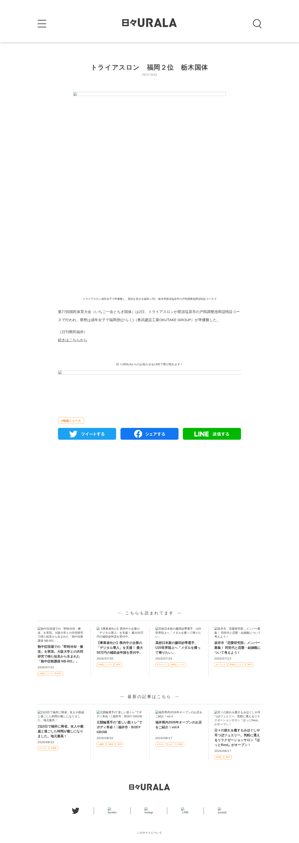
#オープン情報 (175, 744)
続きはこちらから (72, 340)
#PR (59, 673)
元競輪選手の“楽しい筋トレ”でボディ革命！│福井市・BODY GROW (119, 727)
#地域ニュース (71, 420)
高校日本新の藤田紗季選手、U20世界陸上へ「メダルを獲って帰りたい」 (178, 647)
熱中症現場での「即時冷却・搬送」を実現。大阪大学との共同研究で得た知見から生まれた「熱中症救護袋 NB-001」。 (60, 654)
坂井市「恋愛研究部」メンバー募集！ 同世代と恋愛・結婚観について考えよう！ (237, 647)
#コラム (43, 748)
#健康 (101, 744)
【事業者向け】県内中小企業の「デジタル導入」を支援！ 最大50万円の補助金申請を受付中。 (120, 647)
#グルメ (161, 744)
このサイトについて (149, 832)
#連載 (53, 748)
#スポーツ (162, 664)
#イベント (221, 664)
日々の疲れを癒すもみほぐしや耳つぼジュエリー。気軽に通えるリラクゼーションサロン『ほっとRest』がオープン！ (237, 737)
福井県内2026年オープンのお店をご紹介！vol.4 (178, 725)
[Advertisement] (149, 489)
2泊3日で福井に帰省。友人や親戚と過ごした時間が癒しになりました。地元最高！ (61, 731)
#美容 (110, 744)
